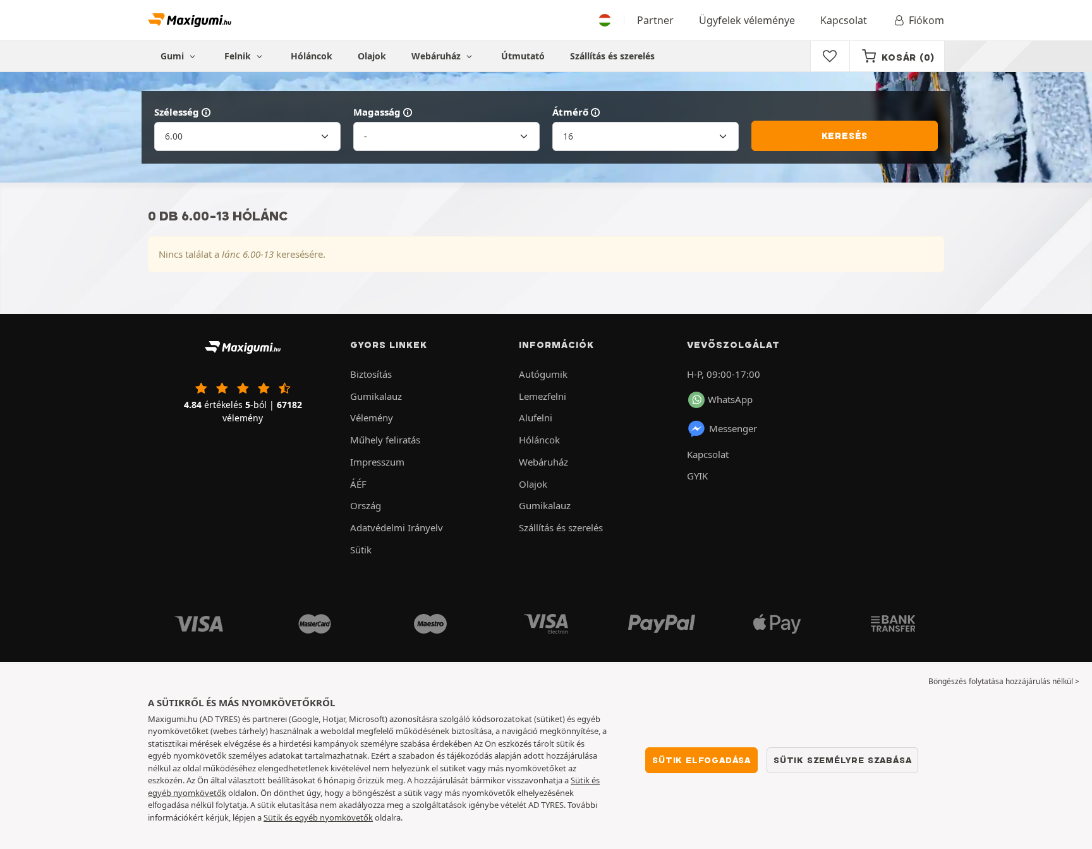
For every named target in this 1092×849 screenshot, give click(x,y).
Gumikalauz (376, 396)
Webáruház (437, 56)
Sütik (361, 549)
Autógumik (543, 374)
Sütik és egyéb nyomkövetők (318, 817)
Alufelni (535, 417)
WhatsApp (730, 399)
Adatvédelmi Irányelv (396, 527)
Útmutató (523, 56)
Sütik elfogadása (701, 760)
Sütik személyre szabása (842, 760)
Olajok (372, 56)
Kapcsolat (843, 20)
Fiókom (926, 20)
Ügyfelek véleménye (747, 20)
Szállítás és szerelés (612, 56)
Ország (365, 505)
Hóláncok (311, 56)
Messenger (733, 428)
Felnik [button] (238, 56)
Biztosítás (371, 374)
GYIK (697, 475)
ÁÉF (358, 484)
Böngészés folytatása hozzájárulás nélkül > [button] (1003, 681)
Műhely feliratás (385, 439)
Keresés (845, 136)
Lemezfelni (542, 396)
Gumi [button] (173, 56)
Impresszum (377, 461)
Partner (655, 20)
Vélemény (371, 417)
